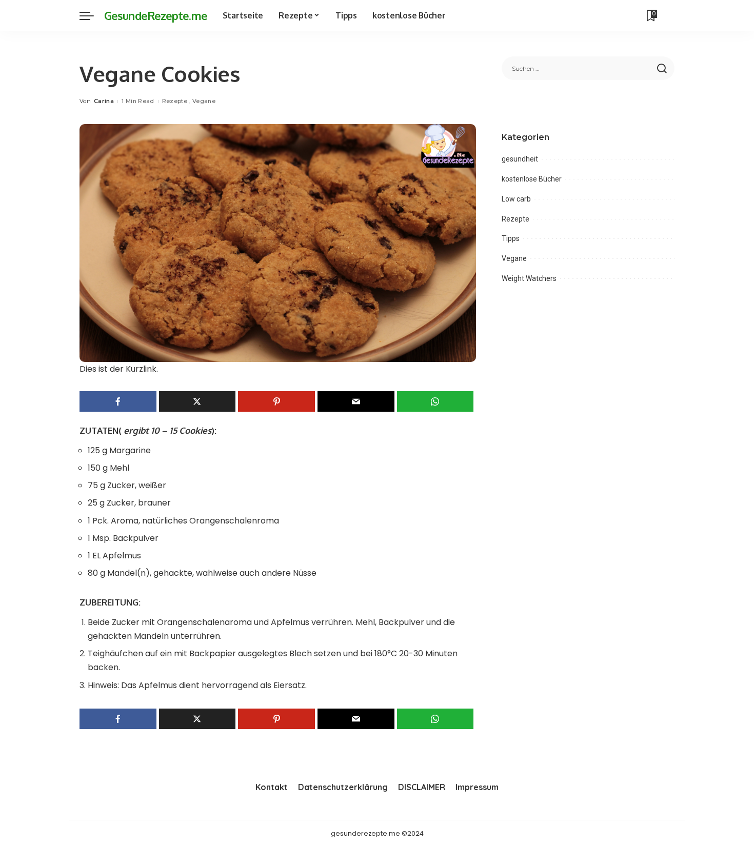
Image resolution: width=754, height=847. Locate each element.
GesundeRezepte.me (155, 15)
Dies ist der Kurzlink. (119, 369)
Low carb (516, 199)
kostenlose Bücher (532, 179)
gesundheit (520, 159)
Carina (104, 101)
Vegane (203, 101)
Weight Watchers (529, 278)
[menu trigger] (92, 15)
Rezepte (174, 101)
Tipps (511, 238)
